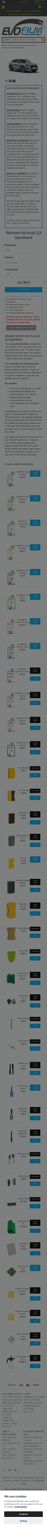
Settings (23, 1521)
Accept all (23, 1514)
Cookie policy (20, 1507)
